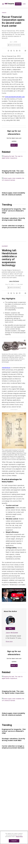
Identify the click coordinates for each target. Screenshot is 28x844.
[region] (14, 837)
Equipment (5, 246)
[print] (25, 50)
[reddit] (17, 50)
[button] (3, 4)
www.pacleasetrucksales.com (15, 97)
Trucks (4, 12)
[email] (19, 50)
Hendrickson (6, 367)
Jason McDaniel (14, 281)
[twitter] (14, 50)
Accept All (14, 840)
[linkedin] (11, 50)
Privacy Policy (19, 836)
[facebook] (8, 50)
